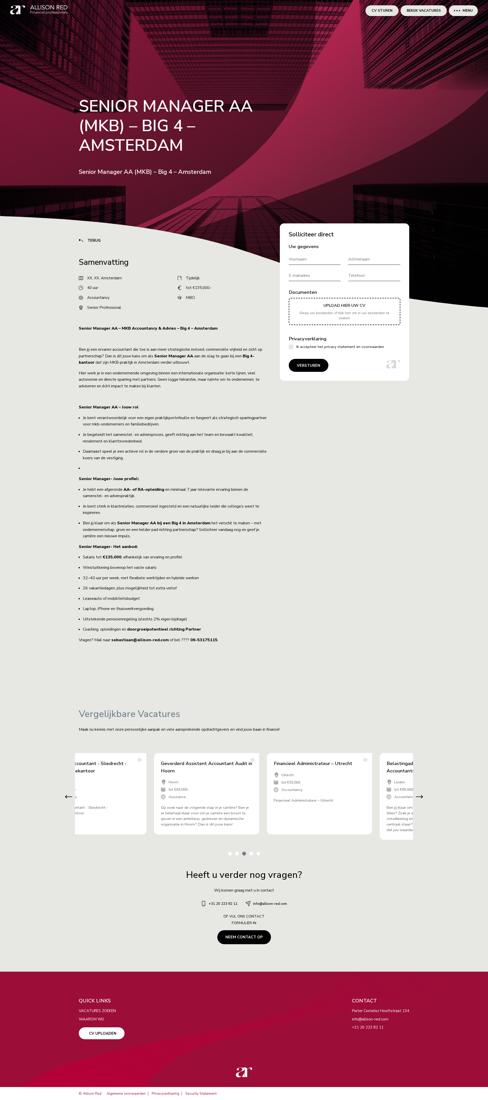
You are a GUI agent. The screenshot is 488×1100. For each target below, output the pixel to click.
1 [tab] (229, 853)
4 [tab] (251, 853)
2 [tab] (236, 853)
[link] (38, 10)
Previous (66, 797)
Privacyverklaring (165, 1093)
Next (422, 797)
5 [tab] (258, 853)
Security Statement (201, 1093)
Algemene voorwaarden (126, 1093)
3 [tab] (244, 853)
